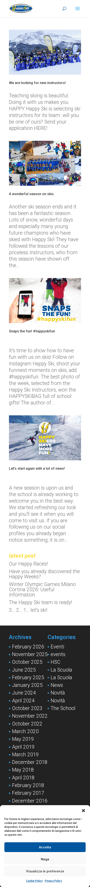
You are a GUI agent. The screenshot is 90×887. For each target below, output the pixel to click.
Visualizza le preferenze (45, 871)
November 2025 (30, 654)
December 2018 (29, 762)
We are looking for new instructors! (37, 83)
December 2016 (29, 801)
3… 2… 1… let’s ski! (28, 610)
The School (63, 708)
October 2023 (27, 708)
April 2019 (23, 747)
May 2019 (23, 739)
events (58, 654)
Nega (45, 859)
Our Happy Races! (28, 564)
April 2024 (23, 701)
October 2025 (27, 662)
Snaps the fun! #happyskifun (32, 331)
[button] (83, 810)
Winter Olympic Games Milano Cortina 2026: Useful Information (42, 589)
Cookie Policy (34, 880)
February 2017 (28, 793)
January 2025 (27, 685)
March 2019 (25, 755)
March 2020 (25, 731)
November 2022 (30, 716)
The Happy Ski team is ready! (40, 602)
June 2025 (24, 670)
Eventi (57, 647)
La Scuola (61, 670)
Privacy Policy (53, 880)
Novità (58, 693)
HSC (55, 662)
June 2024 (24, 693)
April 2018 (23, 778)
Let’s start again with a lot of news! (37, 468)
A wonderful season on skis (31, 194)
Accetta (45, 847)
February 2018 (28, 785)
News (57, 685)
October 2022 (27, 724)
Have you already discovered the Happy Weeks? (44, 574)
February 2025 (28, 678)
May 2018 (23, 770)
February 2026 (28, 647)
